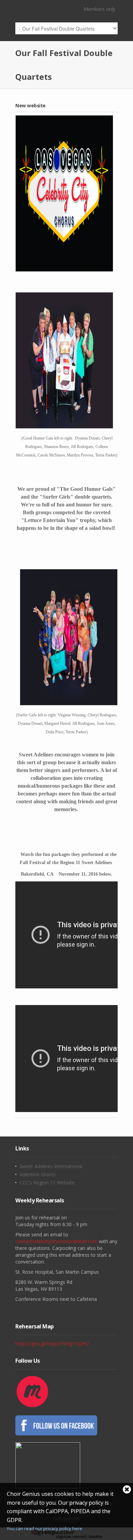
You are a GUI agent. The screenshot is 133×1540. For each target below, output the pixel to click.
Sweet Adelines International (50, 1166)
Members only (99, 9)
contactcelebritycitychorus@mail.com (56, 1241)
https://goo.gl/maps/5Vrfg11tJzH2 (52, 1343)
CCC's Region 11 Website (47, 1183)
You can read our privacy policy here (44, 1528)
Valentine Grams (37, 1174)
